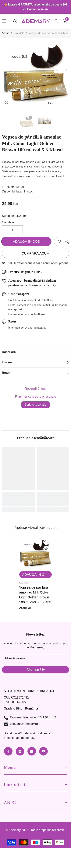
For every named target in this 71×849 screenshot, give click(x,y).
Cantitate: (8, 222)
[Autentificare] (56, 21)
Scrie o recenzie (35, 404)
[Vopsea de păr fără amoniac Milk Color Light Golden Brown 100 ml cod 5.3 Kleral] (35, 552)
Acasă (5, 32)
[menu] (4, 21)
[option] (35, 73)
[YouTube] (43, 751)
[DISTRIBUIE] (66, 241)
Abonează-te (36, 669)
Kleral (20, 186)
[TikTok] (31, 751)
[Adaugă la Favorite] (58, 241)
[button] (58, 69)
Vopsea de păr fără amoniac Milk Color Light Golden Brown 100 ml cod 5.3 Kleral (35, 595)
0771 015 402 (46, 717)
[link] (18, 501)
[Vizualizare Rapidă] (46, 548)
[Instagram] (20, 751)
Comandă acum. (37, 9)
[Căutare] (15, 21)
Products (19, 32)
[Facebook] (8, 751)
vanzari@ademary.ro (24, 723)
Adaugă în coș (27, 241)
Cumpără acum (35, 253)
